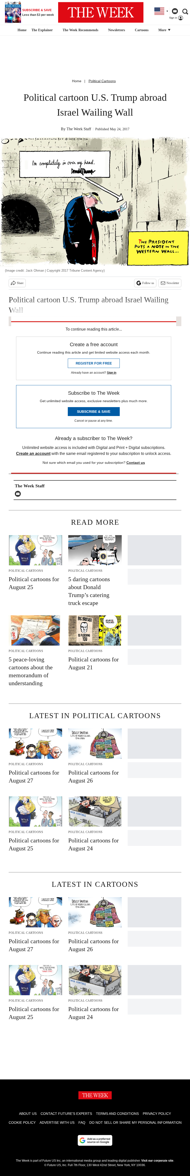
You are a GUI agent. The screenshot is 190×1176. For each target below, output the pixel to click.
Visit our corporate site (157, 1160)
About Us (28, 1114)
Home (76, 81)
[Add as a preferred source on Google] (95, 1140)
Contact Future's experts (66, 1114)
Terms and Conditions (117, 1114)
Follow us (148, 283)
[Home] (21, 30)
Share (20, 283)
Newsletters (116, 30)
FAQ (81, 1122)
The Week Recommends (80, 30)
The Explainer (42, 30)
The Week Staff (79, 129)
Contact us (135, 463)
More (162, 30)
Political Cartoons (102, 81)
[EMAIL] (19, 494)
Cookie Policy (22, 1122)
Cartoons (141, 30)
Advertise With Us (57, 1122)
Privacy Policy (157, 1114)
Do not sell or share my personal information (135, 1122)
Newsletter (172, 283)
